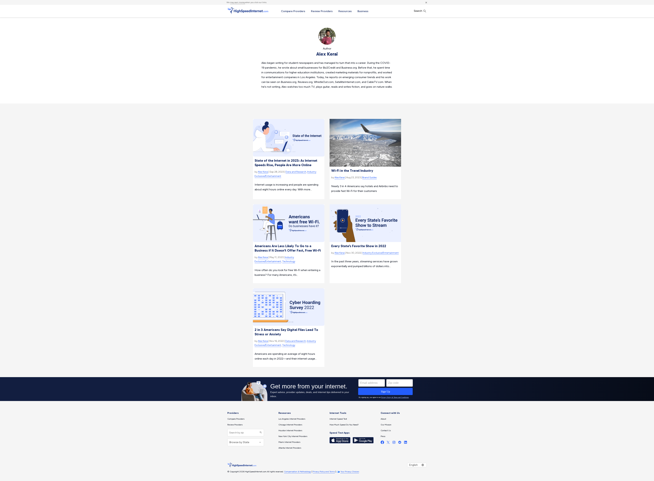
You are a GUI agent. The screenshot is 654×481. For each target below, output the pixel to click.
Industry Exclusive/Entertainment (381, 252)
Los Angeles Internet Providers (291, 419)
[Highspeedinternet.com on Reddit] (399, 443)
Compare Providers (293, 11)
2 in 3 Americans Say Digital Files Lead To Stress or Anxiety (286, 332)
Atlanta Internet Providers (289, 448)
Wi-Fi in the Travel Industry (352, 171)
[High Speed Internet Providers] (247, 11)
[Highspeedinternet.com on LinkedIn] (405, 443)
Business (362, 11)
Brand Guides (369, 177)
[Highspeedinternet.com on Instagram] (394, 443)
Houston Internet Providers (290, 430)
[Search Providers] (260, 432)
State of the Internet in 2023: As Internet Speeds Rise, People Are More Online (286, 162)
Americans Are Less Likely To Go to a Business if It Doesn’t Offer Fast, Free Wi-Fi (288, 248)
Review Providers (322, 11)
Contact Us (386, 430)
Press (383, 436)
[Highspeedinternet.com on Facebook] (382, 443)
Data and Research (296, 171)
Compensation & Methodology (297, 471)
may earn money (237, 2)
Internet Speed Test (338, 419)
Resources (345, 11)
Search (418, 10)
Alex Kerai (263, 171)
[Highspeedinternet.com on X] (388, 443)
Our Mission (386, 425)
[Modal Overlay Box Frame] (327, 389)
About (383, 419)
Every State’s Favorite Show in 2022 (358, 246)
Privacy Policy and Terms (324, 471)
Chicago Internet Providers (290, 425)
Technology (288, 261)
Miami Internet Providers (289, 442)
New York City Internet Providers (292, 436)
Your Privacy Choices (349, 471)
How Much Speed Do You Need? (344, 425)
